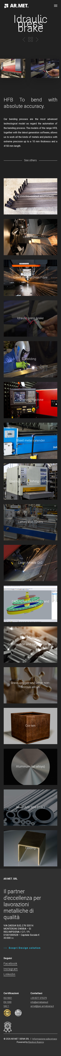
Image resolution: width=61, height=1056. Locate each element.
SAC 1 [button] (6, 1006)
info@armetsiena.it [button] (39, 1002)
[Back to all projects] (30, 39)
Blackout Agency (36, 1042)
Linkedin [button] (9, 974)
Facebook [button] (10, 963)
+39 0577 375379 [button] (38, 998)
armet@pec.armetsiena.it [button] (42, 1006)
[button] (55, 5)
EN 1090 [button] (7, 1002)
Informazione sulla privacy (44, 1039)
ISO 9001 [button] (8, 998)
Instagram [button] (11, 968)
